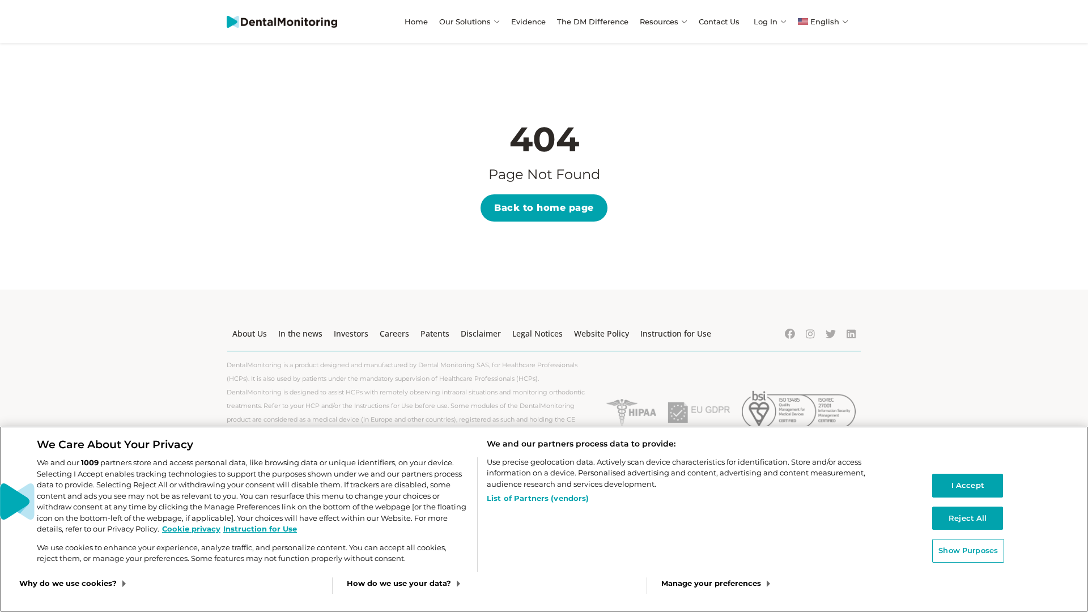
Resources (659, 21)
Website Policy (601, 333)
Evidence (528, 21)
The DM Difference (592, 21)
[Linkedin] (851, 334)
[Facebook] (790, 334)
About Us (249, 333)
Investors (351, 333)
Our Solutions (465, 21)
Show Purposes (968, 550)
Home (416, 21)
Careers (394, 333)
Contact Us (719, 21)
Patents (434, 333)
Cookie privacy (191, 528)
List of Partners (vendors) (538, 498)
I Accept (967, 485)
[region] (544, 519)
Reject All (968, 517)
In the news (300, 333)
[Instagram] (810, 334)
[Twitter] (831, 334)
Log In (765, 21)
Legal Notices (537, 333)
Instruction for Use (675, 333)
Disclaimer (481, 333)
